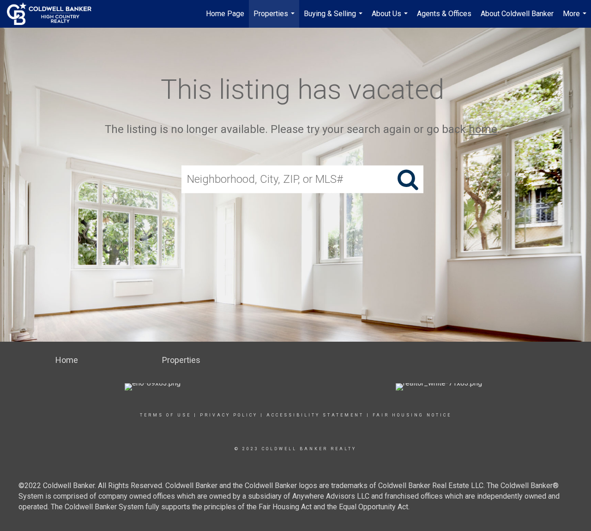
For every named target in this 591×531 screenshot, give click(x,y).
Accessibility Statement (315, 415)
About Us (391, 18)
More (576, 18)
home (483, 129)
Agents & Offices (444, 13)
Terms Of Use (165, 415)
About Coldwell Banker (517, 13)
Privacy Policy (229, 415)
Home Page (225, 13)
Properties (275, 18)
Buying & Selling (334, 18)
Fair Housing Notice (412, 415)
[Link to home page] (54, 14)
